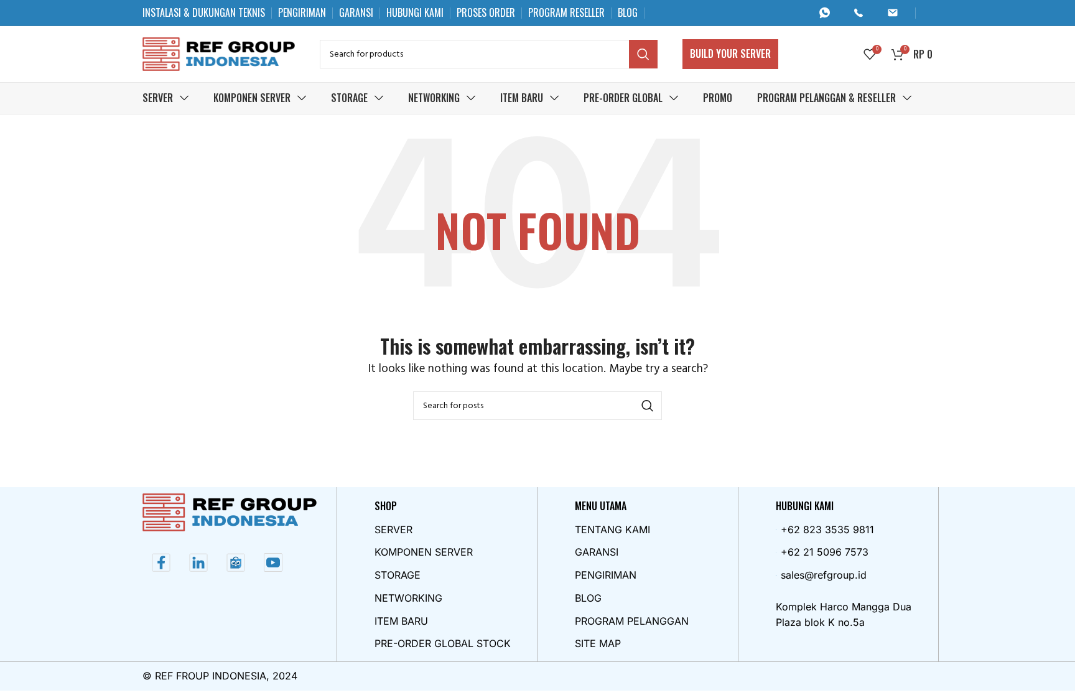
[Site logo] (218, 53)
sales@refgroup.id (824, 575)
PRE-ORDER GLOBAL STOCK (443, 643)
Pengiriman (605, 575)
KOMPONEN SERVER (424, 552)
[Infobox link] (829, 13)
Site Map (598, 643)
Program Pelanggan (632, 621)
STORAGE (398, 575)
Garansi (596, 552)
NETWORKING (408, 598)
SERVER (393, 529)
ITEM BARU (401, 621)
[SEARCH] (643, 54)
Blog (588, 598)
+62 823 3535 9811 (827, 529)
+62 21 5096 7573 (824, 552)
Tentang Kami (612, 529)
